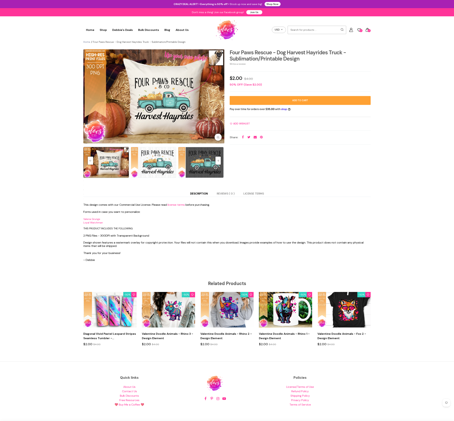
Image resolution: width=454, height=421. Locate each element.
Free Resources (129, 400)
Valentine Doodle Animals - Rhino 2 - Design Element (226, 336)
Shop (103, 30)
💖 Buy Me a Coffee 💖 (129, 404)
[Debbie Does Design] (227, 29)
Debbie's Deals (122, 30)
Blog (167, 30)
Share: (234, 137)
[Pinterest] (211, 399)
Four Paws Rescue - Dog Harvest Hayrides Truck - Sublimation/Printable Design (288, 55)
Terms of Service (300, 404)
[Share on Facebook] (242, 137)
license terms (176, 205)
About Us (182, 30)
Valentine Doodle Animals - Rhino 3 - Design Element (167, 336)
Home (90, 30)
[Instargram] (218, 399)
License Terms (253, 193)
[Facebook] (205, 399)
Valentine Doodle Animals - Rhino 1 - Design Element (284, 336)
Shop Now (272, 4)
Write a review (238, 63)
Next (220, 96)
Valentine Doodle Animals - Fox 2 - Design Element (341, 336)
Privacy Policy (300, 400)
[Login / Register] (351, 30)
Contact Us (129, 391)
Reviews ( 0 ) (226, 193)
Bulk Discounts (148, 30)
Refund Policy (300, 391)
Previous (86, 96)
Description (199, 193)
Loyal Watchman (93, 222)
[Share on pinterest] (261, 137)
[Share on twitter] (249, 137)
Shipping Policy (300, 396)
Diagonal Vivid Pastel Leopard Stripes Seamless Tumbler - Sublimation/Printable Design (109, 336)
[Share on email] (255, 137)
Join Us (254, 12)
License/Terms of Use (300, 387)
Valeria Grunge (91, 219)
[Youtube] (224, 399)
